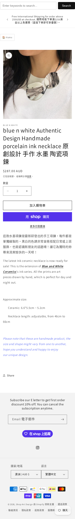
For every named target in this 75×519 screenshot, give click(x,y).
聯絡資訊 (13, 510)
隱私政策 (26, 510)
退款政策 (39, 510)
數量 (5, 183)
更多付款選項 (37, 226)
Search (66, 5)
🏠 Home (7, 37)
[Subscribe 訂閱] (62, 419)
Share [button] (10, 375)
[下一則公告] (67, 19)
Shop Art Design (24, 504)
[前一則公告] (7, 19)
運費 (29, 176)
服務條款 (52, 510)
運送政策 (62, 504)
